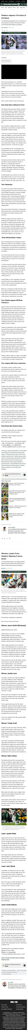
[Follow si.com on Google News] (25, 475)
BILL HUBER (10, 982)
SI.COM (2, 1)
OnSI (6, 7)
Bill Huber (3, 568)
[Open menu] (2, 4)
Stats (18, 7)
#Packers (6, 430)
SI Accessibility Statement (6, 1009)
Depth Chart (22, 7)
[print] (10, 538)
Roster (14, 7)
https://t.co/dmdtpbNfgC (9, 952)
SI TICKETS (17, 1)
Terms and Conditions (20, 1007)
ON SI (6, 1)
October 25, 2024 (21, 447)
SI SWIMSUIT (11, 1)
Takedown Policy (4, 1007)
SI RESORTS (23, 1)
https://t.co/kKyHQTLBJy (14, 445)
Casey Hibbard (4, 27)
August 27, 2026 (21, 954)
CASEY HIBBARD (11, 527)
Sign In (25, 4)
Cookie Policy (19, 1004)
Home (2, 7)
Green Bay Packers (6, 60)
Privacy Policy (4, 1004)
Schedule (10, 7)
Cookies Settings (19, 1009)
